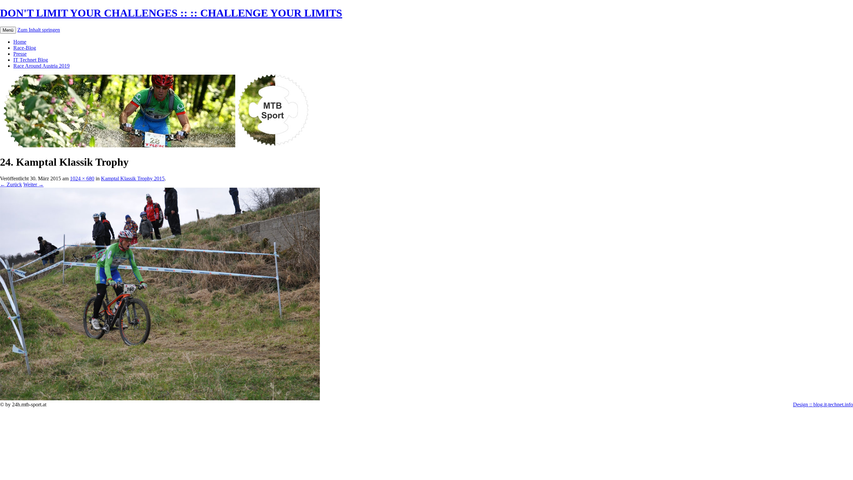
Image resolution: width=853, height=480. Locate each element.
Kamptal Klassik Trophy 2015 (133, 178)
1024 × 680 (82, 178)
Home (19, 42)
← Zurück (11, 184)
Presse (20, 54)
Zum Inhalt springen (38, 30)
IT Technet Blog (30, 60)
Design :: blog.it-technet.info (823, 404)
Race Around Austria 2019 (41, 66)
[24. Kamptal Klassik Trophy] (160, 398)
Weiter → (33, 184)
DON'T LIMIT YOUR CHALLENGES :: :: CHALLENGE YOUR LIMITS (171, 13)
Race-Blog (24, 48)
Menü (8, 30)
